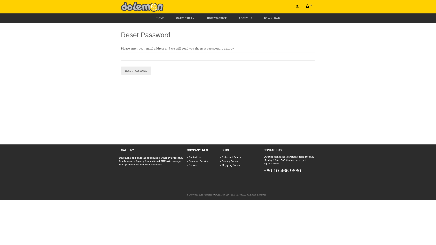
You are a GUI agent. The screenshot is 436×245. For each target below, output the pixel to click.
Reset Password (136, 70)
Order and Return (231, 157)
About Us (245, 18)
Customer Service (198, 161)
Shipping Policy (231, 165)
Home (160, 18)
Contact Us (195, 157)
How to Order (217, 18)
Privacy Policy (230, 161)
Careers (193, 165)
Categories (184, 18)
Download (272, 18)
